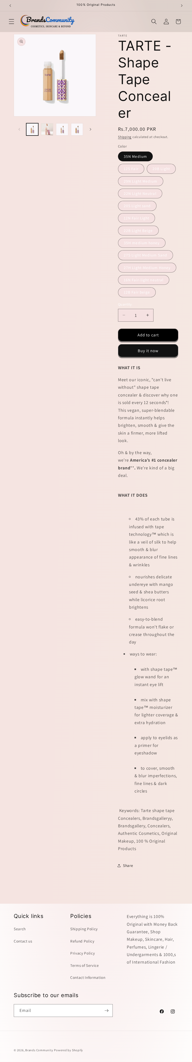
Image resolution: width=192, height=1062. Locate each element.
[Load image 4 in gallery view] (62, 129)
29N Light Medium (141, 181)
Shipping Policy (84, 928)
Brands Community (39, 1050)
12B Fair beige (137, 292)
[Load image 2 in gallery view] (47, 129)
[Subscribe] (106, 1010)
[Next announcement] (181, 5)
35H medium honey (142, 242)
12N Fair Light (136, 217)
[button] (12, 22)
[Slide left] (19, 129)
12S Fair (131, 168)
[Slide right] (90, 129)
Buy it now (148, 350)
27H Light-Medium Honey (147, 267)
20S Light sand (137, 205)
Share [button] (128, 865)
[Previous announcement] (10, 5)
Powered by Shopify (68, 1050)
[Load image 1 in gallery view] (32, 129)
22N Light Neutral (140, 193)
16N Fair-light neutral (144, 279)
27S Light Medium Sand (145, 254)
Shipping (125, 137)
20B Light (161, 168)
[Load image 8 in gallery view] (77, 129)
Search (20, 928)
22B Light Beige (138, 230)
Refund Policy (82, 941)
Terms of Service (84, 965)
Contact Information (88, 977)
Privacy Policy (82, 953)
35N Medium (135, 156)
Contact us (23, 941)
